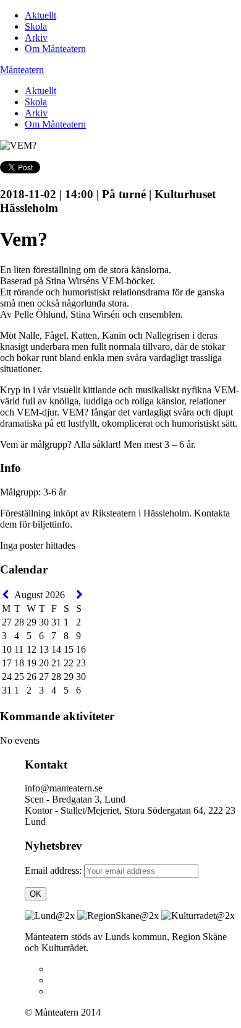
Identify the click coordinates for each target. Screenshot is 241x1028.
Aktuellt (40, 15)
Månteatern (22, 69)
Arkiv (36, 37)
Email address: (54, 870)
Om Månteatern (55, 48)
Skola (36, 26)
